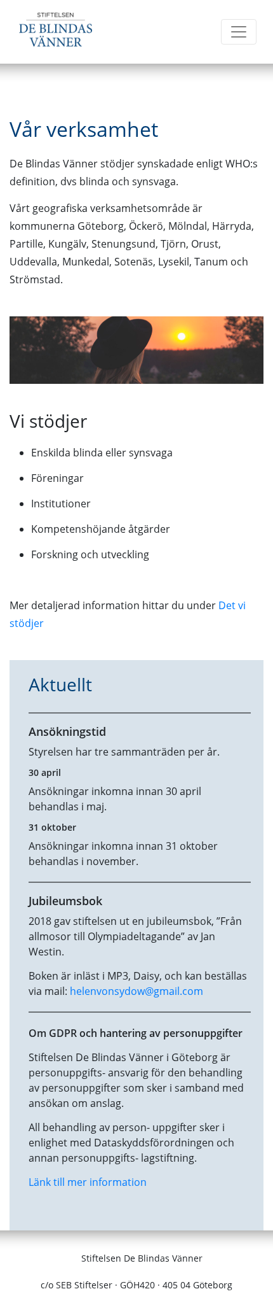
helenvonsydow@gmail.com (136, 991)
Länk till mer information (88, 1182)
